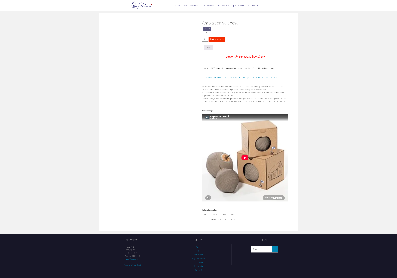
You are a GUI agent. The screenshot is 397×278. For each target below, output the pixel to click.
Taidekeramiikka (198, 255)
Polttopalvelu (198, 262)
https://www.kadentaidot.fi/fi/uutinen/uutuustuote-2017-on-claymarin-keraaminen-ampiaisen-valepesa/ (239, 77)
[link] (263, 5)
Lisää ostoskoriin (217, 39)
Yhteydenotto (198, 270)
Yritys (198, 251)
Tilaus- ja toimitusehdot (132, 265)
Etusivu (198, 247)
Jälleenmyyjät (198, 266)
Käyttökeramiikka (198, 258)
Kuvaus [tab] (208, 47)
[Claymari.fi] (141, 5)
